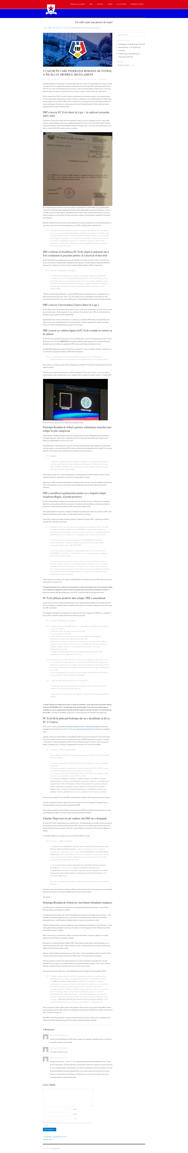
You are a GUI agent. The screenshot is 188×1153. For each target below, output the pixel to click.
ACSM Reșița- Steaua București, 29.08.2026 (131, 44)
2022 (54, 28)
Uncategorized (103, 79)
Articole (100, 4)
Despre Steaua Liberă (77, 4)
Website (75, 1118)
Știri (90, 4)
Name (75, 1109)
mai (58, 28)
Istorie (110, 4)
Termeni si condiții (137, 4)
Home (50, 28)
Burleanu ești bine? (48, 1139)
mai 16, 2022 (46, 79)
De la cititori (121, 4)
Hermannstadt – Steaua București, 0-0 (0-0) (55, 1137)
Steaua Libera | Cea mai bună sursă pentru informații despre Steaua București (74, 79)
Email (75, 1114)
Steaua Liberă (56, 1148)
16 (60, 28)
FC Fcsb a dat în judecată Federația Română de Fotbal (83, 729)
